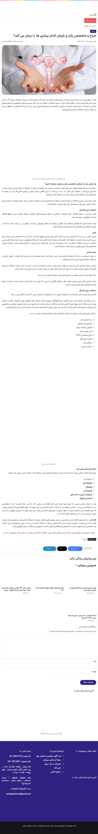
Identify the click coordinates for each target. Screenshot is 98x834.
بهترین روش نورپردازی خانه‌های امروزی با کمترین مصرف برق (82, 589)
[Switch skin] (7, 15)
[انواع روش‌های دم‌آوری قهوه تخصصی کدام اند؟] (48, 577)
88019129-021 (16, 756)
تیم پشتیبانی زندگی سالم (83, 558)
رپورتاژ (84, 539)
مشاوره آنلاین (56, 771)
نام (94, 661)
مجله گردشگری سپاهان (52, 760)
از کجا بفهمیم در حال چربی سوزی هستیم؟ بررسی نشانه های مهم (82, 616)
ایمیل (94, 671)
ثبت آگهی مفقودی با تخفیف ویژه (48, 756)
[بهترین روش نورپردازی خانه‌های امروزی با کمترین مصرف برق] (81, 577)
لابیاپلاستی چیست (84, 507)
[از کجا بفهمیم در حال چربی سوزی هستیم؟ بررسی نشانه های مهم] (81, 605)
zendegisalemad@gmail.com (18, 794)
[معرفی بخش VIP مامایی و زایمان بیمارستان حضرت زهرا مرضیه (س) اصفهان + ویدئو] (16, 577)
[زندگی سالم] (87, 6)
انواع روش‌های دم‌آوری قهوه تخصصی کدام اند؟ (50, 589)
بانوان (93, 31)
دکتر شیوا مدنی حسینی (87, 200)
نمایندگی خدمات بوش (52, 764)
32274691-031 (14, 761)
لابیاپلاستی (88, 479)
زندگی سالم (93, 26)
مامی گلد (57, 767)
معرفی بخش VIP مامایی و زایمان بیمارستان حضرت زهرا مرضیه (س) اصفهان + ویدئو (16, 589)
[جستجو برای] (3, 15)
